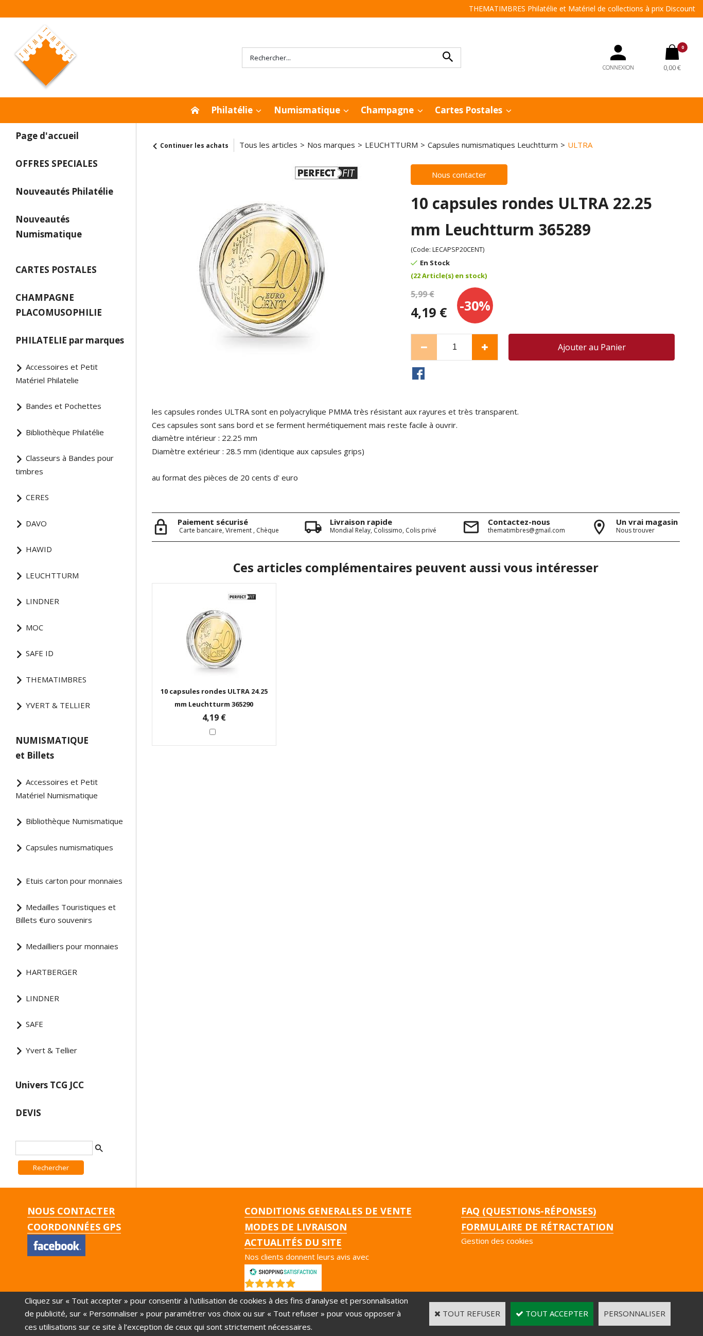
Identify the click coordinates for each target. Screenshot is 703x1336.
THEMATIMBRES (56, 679)
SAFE (34, 1024)
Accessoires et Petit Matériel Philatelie (56, 373)
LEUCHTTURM (52, 575)
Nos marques (331, 145)
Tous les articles (268, 145)
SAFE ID (40, 653)
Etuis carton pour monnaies (74, 881)
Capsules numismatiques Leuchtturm (493, 145)
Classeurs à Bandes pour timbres (64, 464)
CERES (37, 497)
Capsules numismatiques (69, 847)
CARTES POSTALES (56, 270)
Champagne (387, 110)
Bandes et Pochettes (63, 406)
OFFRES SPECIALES (56, 163)
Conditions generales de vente (328, 1211)
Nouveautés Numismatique (48, 226)
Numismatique (307, 110)
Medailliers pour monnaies (72, 946)
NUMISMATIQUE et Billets (52, 747)
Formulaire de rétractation (537, 1227)
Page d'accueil (47, 136)
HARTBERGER (51, 972)
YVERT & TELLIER (58, 705)
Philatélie (232, 110)
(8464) (310, 1285)
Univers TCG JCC (49, 1085)
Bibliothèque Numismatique (74, 821)
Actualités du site (293, 1242)
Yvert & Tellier (51, 1050)
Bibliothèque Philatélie (65, 432)
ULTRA (580, 145)
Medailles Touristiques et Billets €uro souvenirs (65, 914)
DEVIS (28, 1113)
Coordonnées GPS (74, 1227)
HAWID (39, 549)
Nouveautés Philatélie (64, 191)
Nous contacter (71, 1211)
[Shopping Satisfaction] (283, 1270)
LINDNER (42, 601)
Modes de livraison (295, 1227)
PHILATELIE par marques (69, 340)
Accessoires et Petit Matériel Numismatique (56, 788)
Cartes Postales (468, 110)
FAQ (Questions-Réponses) (528, 1211)
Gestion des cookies (497, 1241)
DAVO (36, 523)
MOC (34, 627)
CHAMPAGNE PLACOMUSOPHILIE (58, 305)
